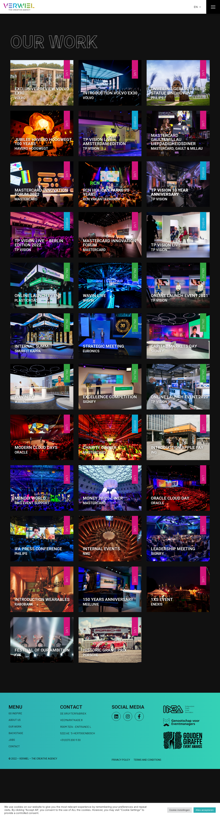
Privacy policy (121, 759)
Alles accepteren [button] (205, 810)
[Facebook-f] (139, 716)
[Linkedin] (116, 716)
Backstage (16, 733)
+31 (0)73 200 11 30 (70, 739)
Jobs (12, 739)
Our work (15, 726)
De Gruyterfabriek (73, 713)
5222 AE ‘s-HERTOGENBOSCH (77, 733)
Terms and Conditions (147, 759)
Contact (14, 746)
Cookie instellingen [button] (179, 810)
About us (15, 719)
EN (196, 7)
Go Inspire (15, 713)
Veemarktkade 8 (71, 720)
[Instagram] (127, 716)
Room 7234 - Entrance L (75, 726)
